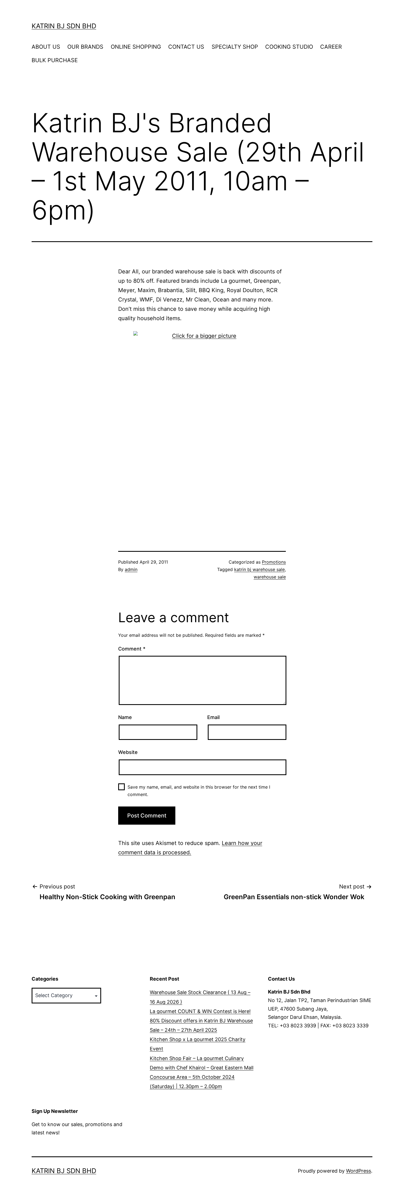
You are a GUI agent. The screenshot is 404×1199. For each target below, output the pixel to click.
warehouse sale (270, 577)
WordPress (358, 1171)
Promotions (274, 562)
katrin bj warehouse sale (259, 569)
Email (213, 717)
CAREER (331, 46)
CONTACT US (186, 46)
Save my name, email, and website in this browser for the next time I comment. (199, 790)
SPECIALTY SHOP (235, 46)
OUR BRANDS (85, 46)
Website (128, 752)
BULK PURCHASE (55, 60)
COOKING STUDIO (289, 46)
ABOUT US (46, 46)
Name (125, 717)
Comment (131, 649)
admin (131, 569)
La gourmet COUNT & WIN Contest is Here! (200, 1011)
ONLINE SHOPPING (136, 46)
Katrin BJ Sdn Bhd (64, 26)
